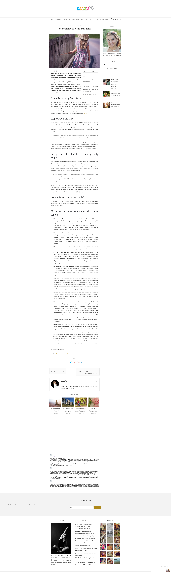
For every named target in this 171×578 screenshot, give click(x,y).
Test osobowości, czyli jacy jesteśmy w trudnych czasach (55, 410)
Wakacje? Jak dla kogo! (81, 545)
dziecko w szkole (61, 353)
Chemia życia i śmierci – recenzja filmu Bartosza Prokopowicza (90, 90)
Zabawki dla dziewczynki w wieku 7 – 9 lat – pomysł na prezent (116, 94)
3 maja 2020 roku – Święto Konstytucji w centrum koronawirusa (68, 410)
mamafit (64, 25)
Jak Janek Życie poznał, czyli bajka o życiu (90, 75)
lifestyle (67, 19)
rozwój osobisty (81, 25)
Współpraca (104, 19)
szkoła (87, 25)
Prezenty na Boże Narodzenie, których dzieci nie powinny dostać (115, 105)
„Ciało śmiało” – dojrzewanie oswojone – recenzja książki (93, 410)
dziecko (55, 353)
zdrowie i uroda (86, 19)
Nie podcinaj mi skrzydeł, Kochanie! (90, 94)
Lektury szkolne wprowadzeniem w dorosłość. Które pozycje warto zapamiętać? (115, 83)
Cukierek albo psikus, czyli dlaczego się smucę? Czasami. (90, 80)
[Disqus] (74, 434)
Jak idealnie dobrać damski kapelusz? (84, 553)
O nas (96, 19)
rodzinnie (75, 19)
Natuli (85, 113)
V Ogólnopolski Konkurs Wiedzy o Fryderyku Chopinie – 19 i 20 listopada (90, 85)
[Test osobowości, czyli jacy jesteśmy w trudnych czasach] (161, 572)
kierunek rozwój (55, 19)
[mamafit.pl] (85, 9)
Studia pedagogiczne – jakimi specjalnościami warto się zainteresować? (80, 410)
